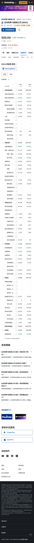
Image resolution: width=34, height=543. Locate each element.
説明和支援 (21, 473)
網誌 (2, 465)
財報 (32, 57)
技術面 (31, 53)
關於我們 (21, 465)
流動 (2, 469)
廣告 (19, 469)
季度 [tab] (11, 74)
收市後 (5, 48)
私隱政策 (3, 527)
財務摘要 (3, 57)
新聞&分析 (15, 53)
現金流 (22, 57)
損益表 (9, 57)
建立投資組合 (5, 473)
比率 (27, 57)
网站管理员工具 (5, 476)
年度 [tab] (4, 74)
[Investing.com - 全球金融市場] (11, 2)
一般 (2, 53)
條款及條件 (4, 521)
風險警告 (3, 532)
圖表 (8, 53)
